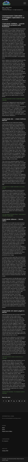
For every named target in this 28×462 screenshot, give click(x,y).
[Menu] (24, 2)
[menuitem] (24, 2)
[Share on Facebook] (3, 401)
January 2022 (5, 450)
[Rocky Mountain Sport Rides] (11, 2)
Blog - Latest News (7, 7)
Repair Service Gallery (7, 431)
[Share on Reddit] (22, 401)
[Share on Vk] (19, 401)
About (3, 427)
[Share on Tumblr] (16, 401)
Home (3, 429)
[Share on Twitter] (6, 401)
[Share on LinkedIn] (14, 401)
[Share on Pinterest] (11, 401)
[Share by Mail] (24, 401)
